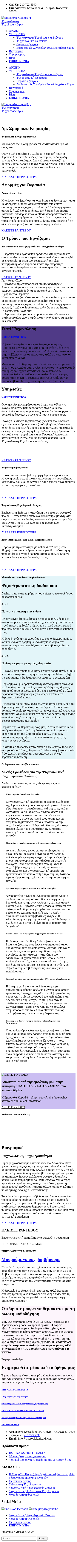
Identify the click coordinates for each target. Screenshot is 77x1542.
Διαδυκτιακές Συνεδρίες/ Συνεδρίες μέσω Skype (45, 47)
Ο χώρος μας (16, 54)
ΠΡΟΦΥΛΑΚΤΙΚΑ (10, 1424)
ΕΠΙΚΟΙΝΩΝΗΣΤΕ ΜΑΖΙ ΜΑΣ (21, 1244)
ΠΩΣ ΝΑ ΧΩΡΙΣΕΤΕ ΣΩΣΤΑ (14, 1390)
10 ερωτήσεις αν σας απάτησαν (15, 1397)
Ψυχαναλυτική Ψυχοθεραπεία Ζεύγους (39, 37)
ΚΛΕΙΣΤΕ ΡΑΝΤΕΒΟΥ (13, 337)
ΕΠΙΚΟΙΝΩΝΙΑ (19, 61)
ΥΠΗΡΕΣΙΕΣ (17, 34)
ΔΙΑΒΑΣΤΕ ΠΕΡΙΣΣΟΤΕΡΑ (19, 498)
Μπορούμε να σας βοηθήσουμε (30, 1259)
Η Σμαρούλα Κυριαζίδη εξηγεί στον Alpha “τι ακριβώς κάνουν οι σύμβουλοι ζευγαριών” (42, 1476)
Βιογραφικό (16, 51)
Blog (12, 57)
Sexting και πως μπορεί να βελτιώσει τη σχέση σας (23, 1417)
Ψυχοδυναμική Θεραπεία (31, 41)
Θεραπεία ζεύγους (27, 44)
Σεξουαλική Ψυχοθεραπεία (25, 1484)
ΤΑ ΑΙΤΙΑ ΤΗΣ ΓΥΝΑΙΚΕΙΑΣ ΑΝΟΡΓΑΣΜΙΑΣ (22, 1410)
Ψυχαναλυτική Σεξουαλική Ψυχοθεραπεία (34, 1491)
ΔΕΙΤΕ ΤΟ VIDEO (13, 1107)
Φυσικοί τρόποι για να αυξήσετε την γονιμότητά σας (24, 1403)
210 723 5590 (32, 1435)
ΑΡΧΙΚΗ (15, 30)
